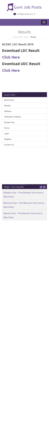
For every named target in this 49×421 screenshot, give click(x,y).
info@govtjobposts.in (26, 14)
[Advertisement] (24, 167)
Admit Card (9, 100)
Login (6, 133)
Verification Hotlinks (12, 116)
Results (7, 105)
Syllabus (7, 111)
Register (7, 139)
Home (26, 37)
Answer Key (9, 122)
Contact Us (9, 144)
